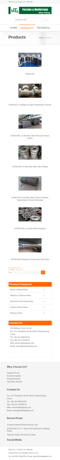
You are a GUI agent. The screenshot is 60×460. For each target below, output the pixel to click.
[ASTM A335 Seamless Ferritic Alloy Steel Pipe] (30, 252)
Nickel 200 (30, 74)
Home (13, 27)
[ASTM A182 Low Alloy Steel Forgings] (30, 221)
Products (27, 28)
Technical (43, 27)
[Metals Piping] (30, 13)
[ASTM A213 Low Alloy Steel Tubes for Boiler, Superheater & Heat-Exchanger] (30, 190)
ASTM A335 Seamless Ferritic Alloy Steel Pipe (30, 259)
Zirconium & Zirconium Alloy (21, 301)
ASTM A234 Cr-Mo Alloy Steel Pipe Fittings (30, 167)
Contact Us (21, 2)
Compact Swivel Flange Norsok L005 (22, 425)
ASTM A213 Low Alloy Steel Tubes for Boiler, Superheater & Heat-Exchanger (30, 199)
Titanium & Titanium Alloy (20, 295)
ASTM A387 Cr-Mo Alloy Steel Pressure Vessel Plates (30, 137)
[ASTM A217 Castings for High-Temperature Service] (30, 97)
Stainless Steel (16, 313)
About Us (11, 2)
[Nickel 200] (30, 66)
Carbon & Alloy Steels (19, 307)
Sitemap (30, 2)
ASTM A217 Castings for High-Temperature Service (30, 105)
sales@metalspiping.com (42, 456)
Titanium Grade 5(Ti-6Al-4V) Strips (21, 435)
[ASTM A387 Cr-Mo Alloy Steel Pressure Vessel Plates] (30, 128)
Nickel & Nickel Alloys (19, 290)
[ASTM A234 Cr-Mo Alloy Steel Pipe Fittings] (30, 159)
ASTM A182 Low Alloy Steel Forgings (30, 228)
